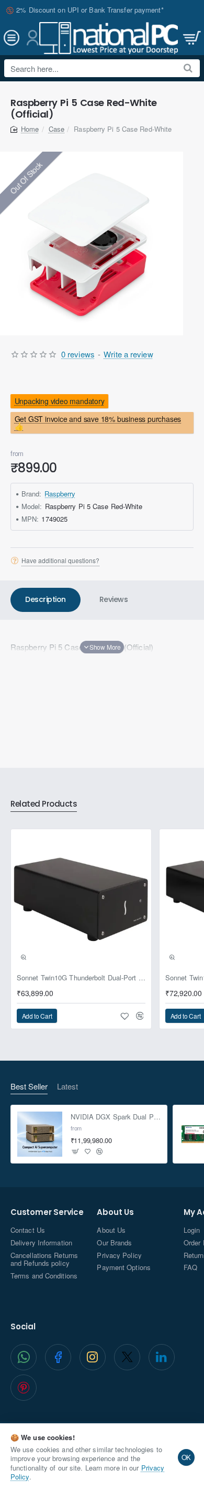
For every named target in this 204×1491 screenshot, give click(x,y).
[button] (102, 647)
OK (186, 1457)
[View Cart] (191, 38)
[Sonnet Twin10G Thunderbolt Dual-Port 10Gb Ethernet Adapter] (81, 899)
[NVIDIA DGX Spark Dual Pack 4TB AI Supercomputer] (39, 1134)
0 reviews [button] (78, 353)
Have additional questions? (60, 560)
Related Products (43, 804)
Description (45, 599)
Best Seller (29, 1087)
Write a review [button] (128, 353)
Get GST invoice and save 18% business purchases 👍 (98, 422)
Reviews (113, 599)
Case (56, 129)
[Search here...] (188, 68)
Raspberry (60, 494)
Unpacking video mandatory (60, 401)
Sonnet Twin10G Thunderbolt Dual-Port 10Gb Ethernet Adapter (81, 978)
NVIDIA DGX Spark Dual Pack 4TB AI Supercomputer (116, 1117)
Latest (67, 1087)
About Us (115, 1212)
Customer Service (47, 1212)
